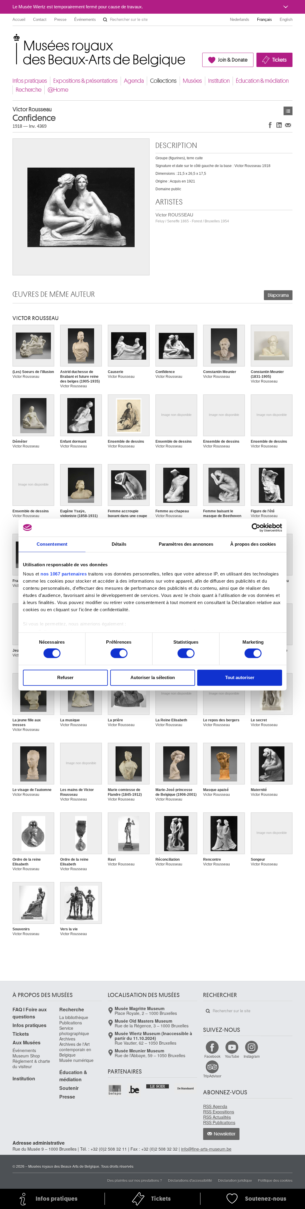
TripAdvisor (212, 1075)
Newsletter (225, 1134)
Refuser (65, 677)
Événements (85, 19)
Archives (67, 1038)
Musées (192, 81)
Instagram (252, 1056)
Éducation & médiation (262, 81)
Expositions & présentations (85, 81)
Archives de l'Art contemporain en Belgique (75, 1049)
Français (264, 19)
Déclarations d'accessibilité (190, 1180)
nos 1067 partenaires (64, 573)
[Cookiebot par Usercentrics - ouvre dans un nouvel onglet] (256, 527)
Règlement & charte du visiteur (31, 1063)
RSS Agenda (215, 1106)
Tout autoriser (239, 677)
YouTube (232, 1056)
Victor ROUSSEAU (192, 217)
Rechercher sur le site (105, 20)
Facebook (212, 1056)
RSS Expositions (218, 1111)
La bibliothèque (73, 1017)
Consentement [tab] (52, 544)
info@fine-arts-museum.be (206, 1149)
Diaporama (278, 295)
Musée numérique (76, 1060)
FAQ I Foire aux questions (30, 1013)
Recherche (28, 90)
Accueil (19, 19)
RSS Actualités (217, 1117)
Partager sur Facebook (270, 125)
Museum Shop (26, 1055)
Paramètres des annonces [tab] (186, 544)
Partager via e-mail (288, 125)
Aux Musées (27, 1042)
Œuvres (288, 111)
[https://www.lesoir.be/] (157, 1085)
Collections (163, 81)
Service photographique (74, 1030)
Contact (39, 19)
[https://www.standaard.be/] (185, 1088)
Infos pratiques (30, 81)
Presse (60, 19)
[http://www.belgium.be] (134, 1090)
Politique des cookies (275, 1180)
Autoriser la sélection (152, 677)
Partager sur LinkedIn (279, 125)
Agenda (134, 81)
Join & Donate (233, 60)
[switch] (119, 653)
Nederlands (239, 19)
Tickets (279, 60)
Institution (219, 81)
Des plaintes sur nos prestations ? (134, 1180)
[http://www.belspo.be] (115, 1090)
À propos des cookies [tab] (253, 544)
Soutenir (69, 1088)
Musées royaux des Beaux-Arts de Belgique (13, 38)
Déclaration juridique (235, 1180)
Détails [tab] (119, 544)
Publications (70, 1022)
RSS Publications (219, 1122)
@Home (58, 90)
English (286, 19)
